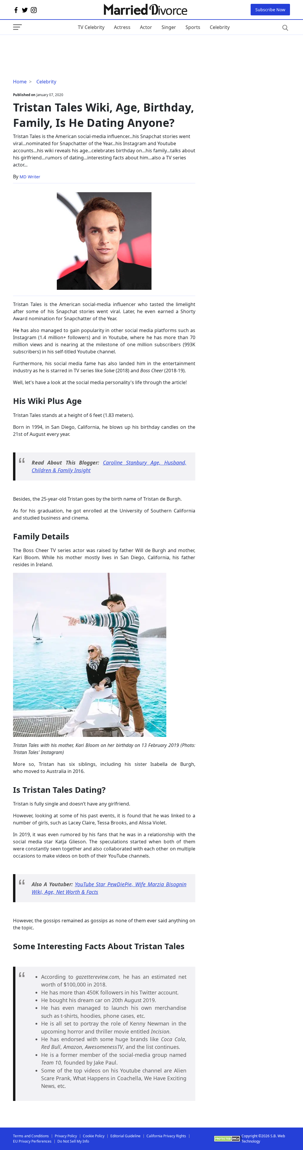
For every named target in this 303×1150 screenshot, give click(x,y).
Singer (169, 27)
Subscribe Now (270, 9)
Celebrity (220, 27)
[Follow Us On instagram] (34, 10)
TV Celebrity (91, 27)
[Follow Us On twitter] (25, 10)
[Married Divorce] (145, 9)
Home (20, 81)
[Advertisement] (60, 47)
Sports (193, 27)
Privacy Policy (66, 1135)
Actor (146, 27)
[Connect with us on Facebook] (16, 10)
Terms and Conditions (31, 1135)
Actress (122, 27)
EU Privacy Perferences (32, 1141)
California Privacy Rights (166, 1135)
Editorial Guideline (125, 1135)
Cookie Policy (93, 1135)
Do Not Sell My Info (73, 1141)
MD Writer (30, 176)
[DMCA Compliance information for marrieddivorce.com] (227, 1139)
